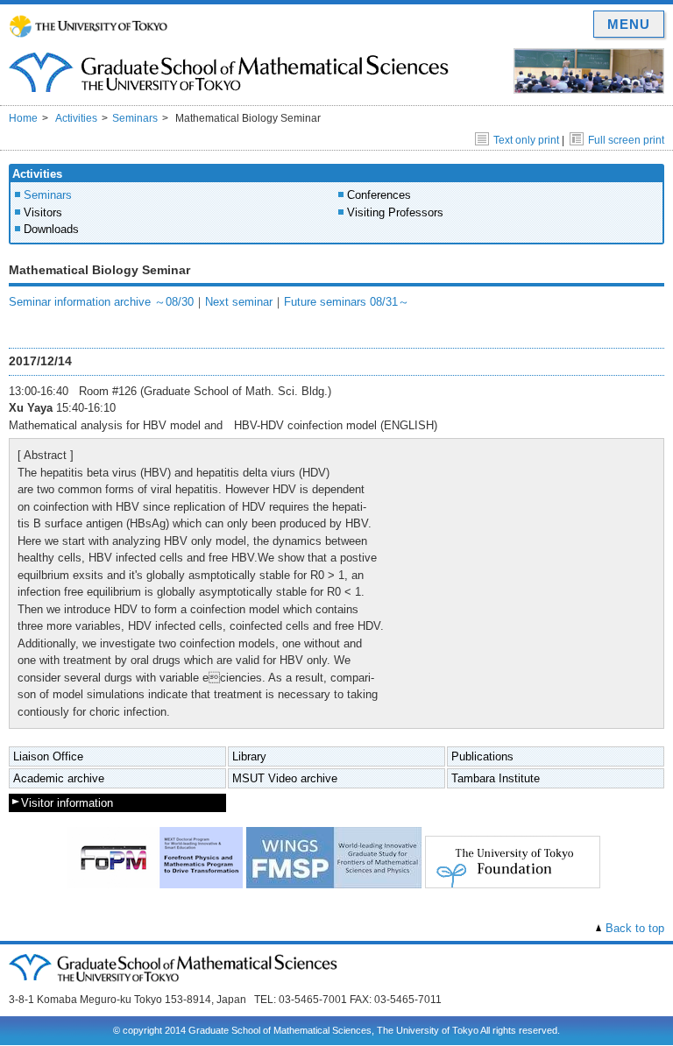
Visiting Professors (395, 212)
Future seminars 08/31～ (346, 301)
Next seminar (239, 301)
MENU (628, 24)
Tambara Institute (495, 778)
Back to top (635, 928)
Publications (482, 756)
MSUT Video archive (284, 778)
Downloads (51, 229)
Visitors (43, 212)
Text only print (526, 140)
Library (249, 756)
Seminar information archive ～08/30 (101, 301)
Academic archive (58, 778)
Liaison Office (48, 756)
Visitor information (67, 803)
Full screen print (626, 140)
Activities (76, 118)
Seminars (135, 118)
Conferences (379, 194)
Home (23, 118)
